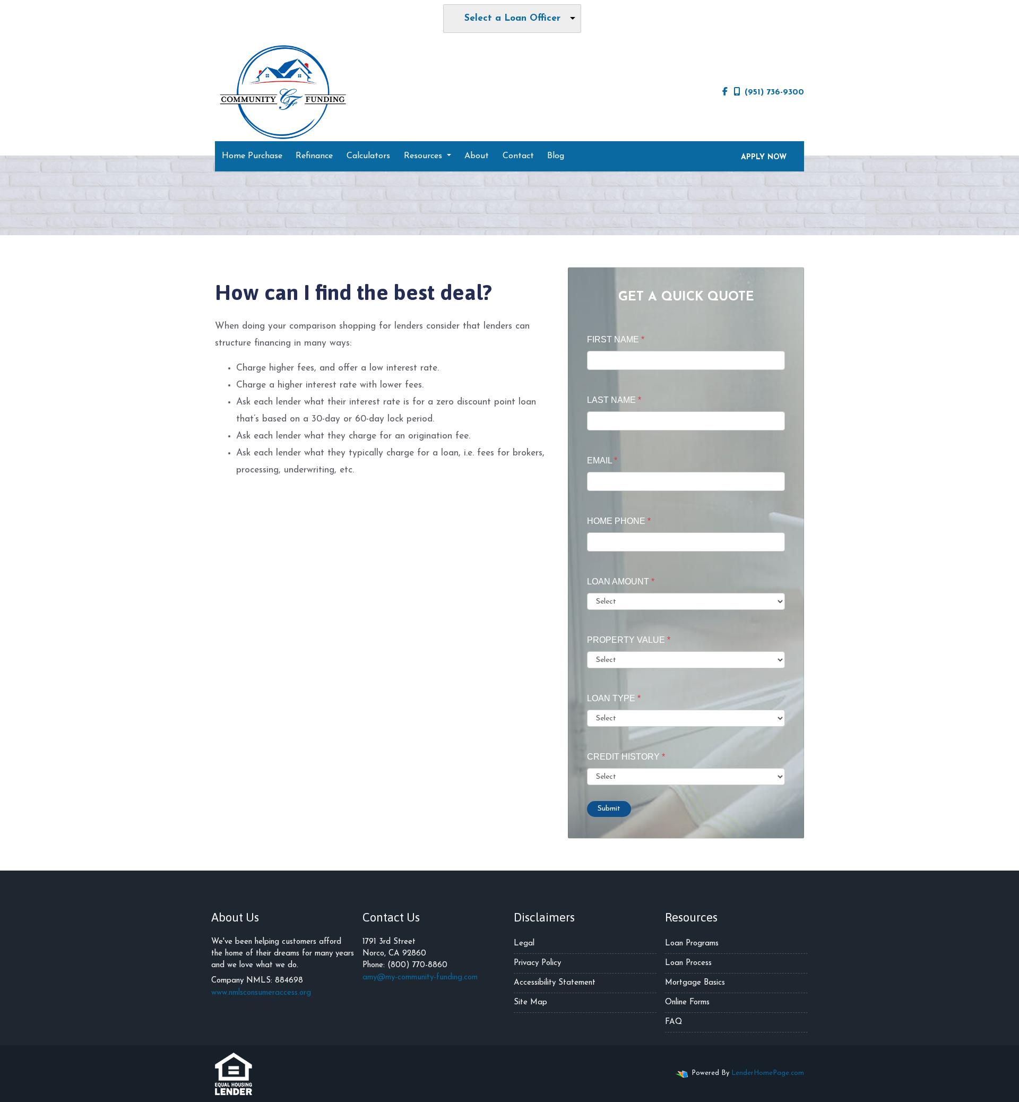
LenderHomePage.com (767, 1073)
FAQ (673, 1022)
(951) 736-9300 (774, 92)
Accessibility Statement (554, 983)
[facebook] (725, 92)
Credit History (626, 756)
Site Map (530, 1002)
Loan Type (614, 698)
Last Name (614, 399)
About (476, 156)
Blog (555, 156)
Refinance (314, 156)
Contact (518, 156)
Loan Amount (620, 581)
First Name (615, 339)
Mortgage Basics (695, 983)
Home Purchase (252, 156)
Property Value (628, 639)
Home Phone (619, 521)
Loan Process (688, 963)
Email (602, 460)
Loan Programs (692, 944)
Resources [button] (424, 156)
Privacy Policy (537, 963)
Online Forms (687, 1002)
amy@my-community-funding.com (420, 978)
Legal (524, 944)
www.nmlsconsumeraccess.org (261, 993)
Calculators (368, 156)
